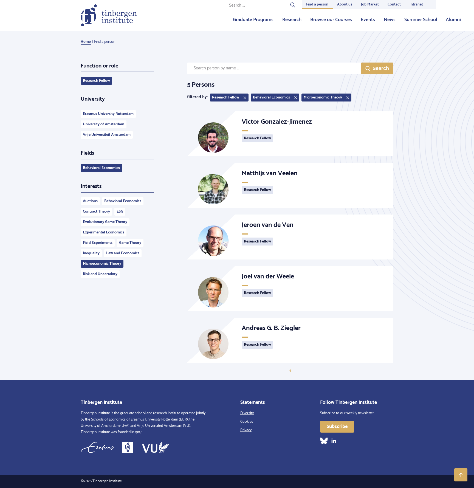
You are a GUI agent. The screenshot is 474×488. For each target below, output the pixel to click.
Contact (394, 4)
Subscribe (337, 426)
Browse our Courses (331, 20)
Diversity (247, 413)
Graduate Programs (253, 20)
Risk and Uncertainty (100, 274)
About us (344, 4)
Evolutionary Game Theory (105, 222)
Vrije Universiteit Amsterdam (107, 135)
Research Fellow (96, 81)
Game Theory (130, 243)
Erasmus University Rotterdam (108, 114)
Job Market (370, 4)
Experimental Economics (103, 232)
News (390, 20)
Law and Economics (122, 253)
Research (291, 20)
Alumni (453, 20)
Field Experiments (97, 243)
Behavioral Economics (101, 168)
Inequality (91, 253)
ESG (120, 211)
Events (368, 20)
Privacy (246, 430)
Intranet (416, 4)
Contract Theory (96, 211)
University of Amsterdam (103, 124)
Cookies (246, 422)
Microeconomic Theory (102, 264)
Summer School (420, 20)
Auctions (90, 201)
